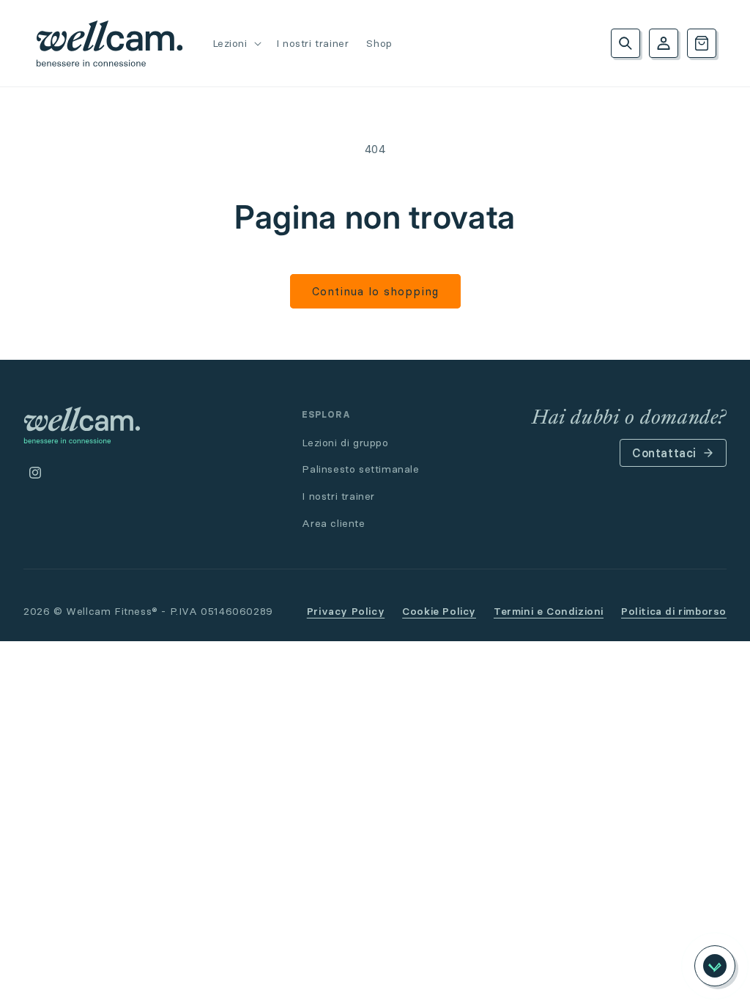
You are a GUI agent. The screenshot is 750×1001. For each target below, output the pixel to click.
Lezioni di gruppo (345, 442)
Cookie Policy (439, 611)
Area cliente (333, 523)
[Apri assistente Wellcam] (714, 965)
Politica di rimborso (674, 611)
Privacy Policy (346, 611)
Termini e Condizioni (549, 611)
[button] (235, 43)
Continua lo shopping (375, 291)
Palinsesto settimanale (360, 469)
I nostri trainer (338, 496)
